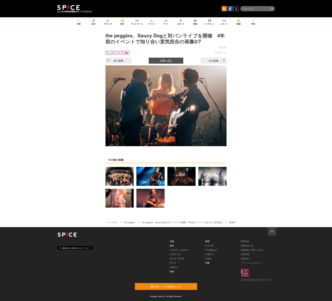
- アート (172, 262)
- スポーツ (173, 267)
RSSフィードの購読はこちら (167, 286)
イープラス (112, 222)
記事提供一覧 (247, 245)
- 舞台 (171, 245)
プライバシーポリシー (251, 262)
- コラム (208, 258)
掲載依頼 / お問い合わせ (252, 249)
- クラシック (174, 254)
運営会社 (245, 241)
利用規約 (245, 258)
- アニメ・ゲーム (177, 258)
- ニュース (209, 245)
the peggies (129, 222)
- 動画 (207, 241)
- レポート (209, 254)
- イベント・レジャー (179, 249)
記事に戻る (166, 60)
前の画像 (118, 60)
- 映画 (171, 271)
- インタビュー (211, 249)
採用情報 (245, 254)
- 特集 (207, 262)
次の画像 (213, 60)
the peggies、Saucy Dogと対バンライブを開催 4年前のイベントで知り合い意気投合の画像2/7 (165, 38)
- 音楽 (171, 241)
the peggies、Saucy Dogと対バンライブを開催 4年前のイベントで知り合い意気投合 (182, 222)
